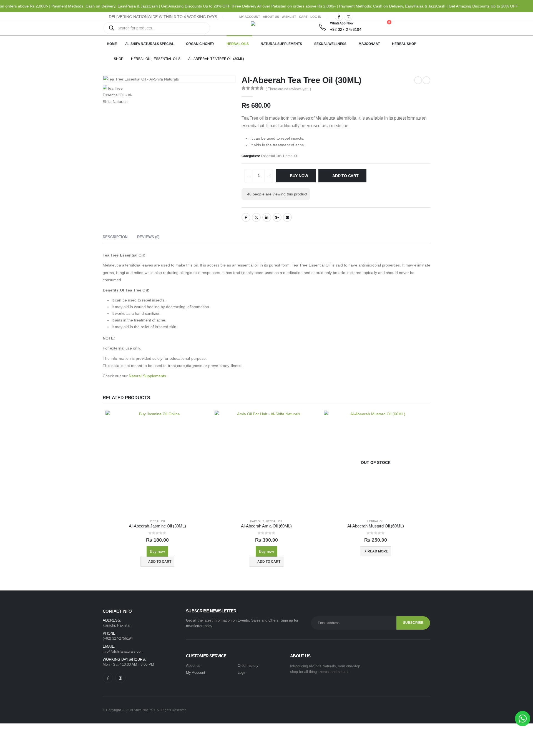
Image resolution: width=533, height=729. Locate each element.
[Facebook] (339, 17)
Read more (378, 551)
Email (287, 217)
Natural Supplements (281, 44)
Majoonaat (369, 44)
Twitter (256, 217)
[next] (426, 80)
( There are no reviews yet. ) (288, 89)
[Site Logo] (265, 26)
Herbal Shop (404, 44)
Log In (315, 16)
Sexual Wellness (330, 44)
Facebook (246, 217)
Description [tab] (115, 237)
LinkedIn (266, 217)
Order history (248, 665)
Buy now (299, 176)
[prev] (418, 80)
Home (112, 44)
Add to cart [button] (159, 562)
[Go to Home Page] (104, 59)
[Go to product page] (157, 462)
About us (193, 665)
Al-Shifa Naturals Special (149, 44)
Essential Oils (271, 156)
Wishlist (289, 16)
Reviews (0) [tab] (148, 237)
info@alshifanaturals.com (123, 651)
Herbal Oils (238, 44)
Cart (303, 16)
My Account (249, 16)
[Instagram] (348, 17)
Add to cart (345, 176)
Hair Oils (257, 521)
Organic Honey (200, 44)
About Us (271, 16)
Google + (277, 217)
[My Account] (371, 25)
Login (242, 672)
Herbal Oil (290, 156)
